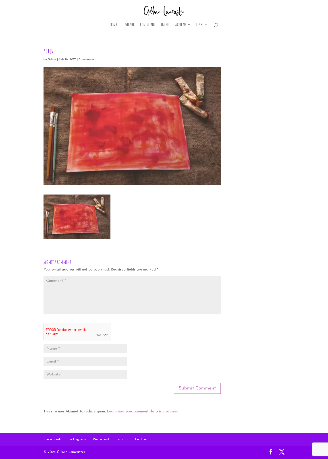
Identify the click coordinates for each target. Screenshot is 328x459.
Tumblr (122, 439)
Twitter (141, 439)
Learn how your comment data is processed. (143, 411)
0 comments (87, 59)
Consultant (147, 25)
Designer (129, 25)
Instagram (76, 439)
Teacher (165, 25)
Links (199, 25)
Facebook (52, 439)
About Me (180, 25)
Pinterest (101, 439)
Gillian (52, 59)
